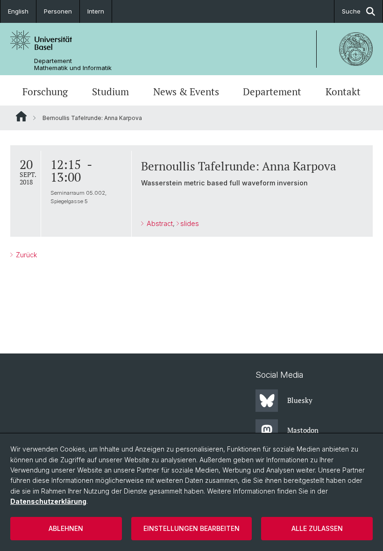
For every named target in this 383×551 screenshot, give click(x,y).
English (18, 11)
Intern (95, 11)
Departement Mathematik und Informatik (73, 64)
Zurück (25, 255)
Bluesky (299, 400)
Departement (272, 91)
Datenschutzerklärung (48, 501)
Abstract (159, 223)
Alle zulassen (317, 528)
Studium (110, 91)
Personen (58, 11)
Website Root (21, 116)
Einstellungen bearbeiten (191, 528)
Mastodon (303, 430)
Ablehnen (66, 528)
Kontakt (343, 91)
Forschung (45, 91)
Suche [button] (351, 11)
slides (189, 223)
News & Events (186, 91)
